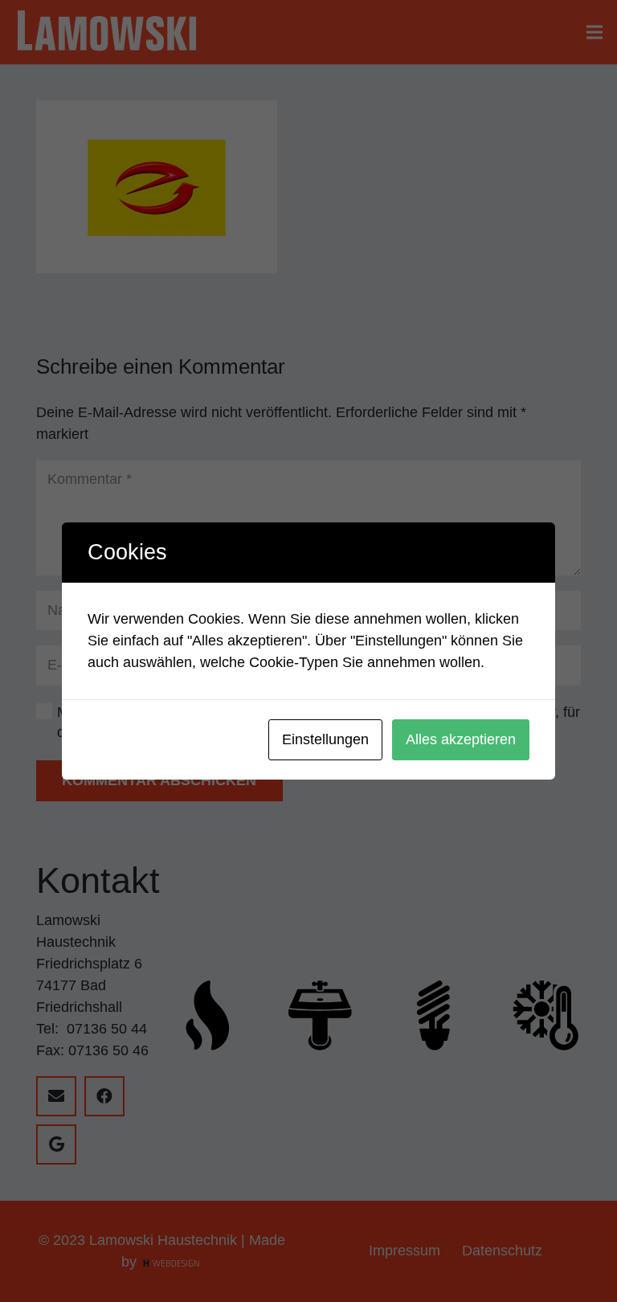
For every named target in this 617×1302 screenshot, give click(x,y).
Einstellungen (325, 739)
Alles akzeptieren (461, 739)
